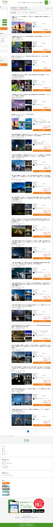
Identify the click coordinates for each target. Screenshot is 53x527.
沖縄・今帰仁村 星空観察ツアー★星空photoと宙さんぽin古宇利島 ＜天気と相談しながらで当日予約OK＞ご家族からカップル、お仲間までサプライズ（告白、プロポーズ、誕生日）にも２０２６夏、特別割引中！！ (31, 368)
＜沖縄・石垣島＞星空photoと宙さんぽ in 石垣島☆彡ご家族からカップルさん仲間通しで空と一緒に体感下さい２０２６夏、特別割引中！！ (31, 389)
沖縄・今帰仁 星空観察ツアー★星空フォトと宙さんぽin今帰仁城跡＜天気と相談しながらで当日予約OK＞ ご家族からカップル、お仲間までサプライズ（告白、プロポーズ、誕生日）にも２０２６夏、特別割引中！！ (31, 177)
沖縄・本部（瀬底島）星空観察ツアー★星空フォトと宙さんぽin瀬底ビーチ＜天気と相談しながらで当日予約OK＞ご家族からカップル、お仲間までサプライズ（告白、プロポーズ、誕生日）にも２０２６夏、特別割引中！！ (31, 346)
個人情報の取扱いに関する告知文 (25, 517)
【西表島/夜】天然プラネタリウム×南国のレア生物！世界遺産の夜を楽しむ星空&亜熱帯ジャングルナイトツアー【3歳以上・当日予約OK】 (31, 95)
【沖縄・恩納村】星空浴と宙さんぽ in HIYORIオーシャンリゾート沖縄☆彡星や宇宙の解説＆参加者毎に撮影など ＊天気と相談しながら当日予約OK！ (31, 326)
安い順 (19, 12)
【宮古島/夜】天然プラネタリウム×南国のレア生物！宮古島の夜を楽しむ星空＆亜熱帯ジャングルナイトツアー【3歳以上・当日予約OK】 (31, 75)
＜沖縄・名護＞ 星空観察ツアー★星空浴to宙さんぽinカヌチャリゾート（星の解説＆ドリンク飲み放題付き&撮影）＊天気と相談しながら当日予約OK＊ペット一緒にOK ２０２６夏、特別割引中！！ (31, 155)
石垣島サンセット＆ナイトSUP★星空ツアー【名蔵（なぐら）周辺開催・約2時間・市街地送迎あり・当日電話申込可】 (31, 17)
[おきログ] (26, 494)
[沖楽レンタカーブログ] (26, 489)
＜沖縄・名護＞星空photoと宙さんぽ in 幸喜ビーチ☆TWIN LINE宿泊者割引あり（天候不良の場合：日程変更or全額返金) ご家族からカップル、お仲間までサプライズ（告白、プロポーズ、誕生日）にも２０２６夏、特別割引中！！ (31, 284)
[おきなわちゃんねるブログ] (26, 483)
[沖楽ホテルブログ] (26, 486)
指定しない (4, 20)
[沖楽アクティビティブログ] (26, 491)
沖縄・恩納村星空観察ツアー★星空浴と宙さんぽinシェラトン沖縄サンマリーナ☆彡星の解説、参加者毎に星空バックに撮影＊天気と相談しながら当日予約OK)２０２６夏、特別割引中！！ (31, 135)
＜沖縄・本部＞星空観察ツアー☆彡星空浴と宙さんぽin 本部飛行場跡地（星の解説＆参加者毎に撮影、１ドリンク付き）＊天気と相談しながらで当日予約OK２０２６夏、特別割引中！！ (31, 263)
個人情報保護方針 (17, 517)
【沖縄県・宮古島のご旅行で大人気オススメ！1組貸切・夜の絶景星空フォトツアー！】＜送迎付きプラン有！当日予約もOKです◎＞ (31, 410)
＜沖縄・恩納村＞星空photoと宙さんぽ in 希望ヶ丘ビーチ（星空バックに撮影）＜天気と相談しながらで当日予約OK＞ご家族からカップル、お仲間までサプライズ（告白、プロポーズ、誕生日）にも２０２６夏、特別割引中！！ (31, 242)
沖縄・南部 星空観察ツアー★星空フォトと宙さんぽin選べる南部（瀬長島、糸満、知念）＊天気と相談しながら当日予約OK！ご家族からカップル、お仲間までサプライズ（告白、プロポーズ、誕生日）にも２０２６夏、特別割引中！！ (31, 198)
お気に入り (49, 8)
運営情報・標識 (25, 516)
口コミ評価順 (25, 12)
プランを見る (41, 32)
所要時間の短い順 (33, 12)
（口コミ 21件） (28, 9)
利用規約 (29, 516)
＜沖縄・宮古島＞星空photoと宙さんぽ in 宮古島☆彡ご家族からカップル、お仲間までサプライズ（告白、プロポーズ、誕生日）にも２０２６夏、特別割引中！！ (31, 305)
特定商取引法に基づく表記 (34, 517)
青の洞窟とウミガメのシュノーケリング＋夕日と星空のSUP (23, 114)
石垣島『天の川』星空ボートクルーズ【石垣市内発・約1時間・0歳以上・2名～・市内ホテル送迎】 (30, 56)
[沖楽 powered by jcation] (5, 3)
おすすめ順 (14, 12)
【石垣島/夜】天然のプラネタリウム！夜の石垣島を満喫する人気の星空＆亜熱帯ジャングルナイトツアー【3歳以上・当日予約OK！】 (31, 37)
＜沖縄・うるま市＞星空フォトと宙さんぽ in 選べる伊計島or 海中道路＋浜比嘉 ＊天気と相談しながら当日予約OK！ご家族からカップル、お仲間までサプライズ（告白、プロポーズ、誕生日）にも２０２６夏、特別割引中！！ (31, 220)
